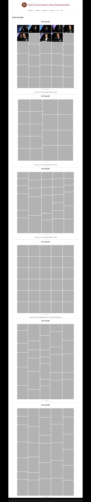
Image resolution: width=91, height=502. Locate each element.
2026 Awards (30, 10)
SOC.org (61, 10)
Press (58, 10)
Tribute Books (44, 10)
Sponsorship (52, 10)
